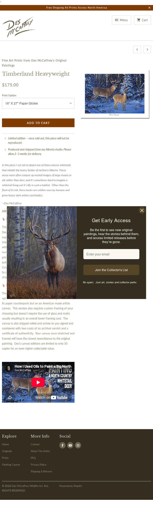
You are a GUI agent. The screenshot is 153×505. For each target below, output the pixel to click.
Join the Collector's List (111, 270)
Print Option (9, 95)
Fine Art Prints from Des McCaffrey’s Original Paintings (34, 63)
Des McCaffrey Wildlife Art (27, 485)
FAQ (33, 457)
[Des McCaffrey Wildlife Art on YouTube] (70, 445)
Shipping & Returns (41, 471)
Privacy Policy (38, 464)
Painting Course (11, 464)
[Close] (142, 210)
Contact (35, 444)
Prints (5, 457)
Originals (7, 451)
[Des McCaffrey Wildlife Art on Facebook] (62, 445)
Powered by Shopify (70, 485)
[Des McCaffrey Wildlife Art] (19, 27)
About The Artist (40, 451)
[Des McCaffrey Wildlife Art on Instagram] (78, 445)
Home (5, 444)
